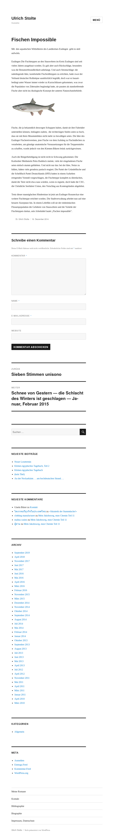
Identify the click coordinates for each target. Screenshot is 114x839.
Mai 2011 (18, 682)
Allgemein (19, 731)
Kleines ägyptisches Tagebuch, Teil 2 (31, 466)
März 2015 (19, 598)
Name (15, 300)
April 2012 (19, 673)
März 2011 (19, 690)
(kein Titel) (19, 474)
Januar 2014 (20, 636)
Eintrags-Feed (20, 764)
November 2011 (22, 678)
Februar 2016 (20, 590)
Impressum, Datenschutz (22, 820)
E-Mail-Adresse (21, 315)
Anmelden (19, 760)
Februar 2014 (20, 632)
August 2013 (20, 648)
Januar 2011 (20, 694)
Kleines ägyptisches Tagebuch (28, 470)
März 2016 (19, 586)
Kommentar (19, 255)
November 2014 (22, 607)
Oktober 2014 (20, 611)
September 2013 (22, 644)
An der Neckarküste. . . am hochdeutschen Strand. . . (39, 478)
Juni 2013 (19, 657)
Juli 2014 (18, 623)
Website (16, 330)
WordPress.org (21, 773)
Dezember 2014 (21, 603)
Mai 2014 (18, 628)
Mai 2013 (18, 661)
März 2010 (19, 703)
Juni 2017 (19, 565)
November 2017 (22, 561)
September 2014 (22, 615)
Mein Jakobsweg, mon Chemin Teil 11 (56, 515)
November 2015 (22, 594)
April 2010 (19, 699)
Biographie (16, 813)
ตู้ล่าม (17, 524)
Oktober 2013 (20, 640)
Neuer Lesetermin (22, 461)
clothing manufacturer (24, 515)
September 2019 (22, 552)
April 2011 (19, 686)
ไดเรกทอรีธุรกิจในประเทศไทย (30, 511)
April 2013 (19, 665)
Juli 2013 (18, 653)
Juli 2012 (18, 669)
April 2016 (19, 582)
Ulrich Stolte (23, 18)
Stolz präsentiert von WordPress (37, 830)
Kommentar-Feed (22, 769)
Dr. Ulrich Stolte (22, 219)
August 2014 (20, 619)
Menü (96, 20)
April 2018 (19, 557)
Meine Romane (18, 791)
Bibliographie (17, 806)
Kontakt (34, 507)
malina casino (20, 519)
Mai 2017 (18, 569)
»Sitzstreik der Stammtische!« (63, 511)
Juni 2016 (19, 573)
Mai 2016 (18, 577)
